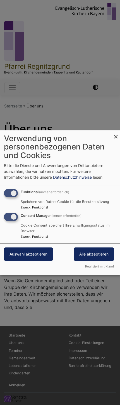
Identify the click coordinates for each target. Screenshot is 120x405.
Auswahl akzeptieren (28, 254)
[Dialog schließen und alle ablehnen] (116, 133)
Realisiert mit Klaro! (99, 266)
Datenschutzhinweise (72, 177)
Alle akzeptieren (94, 254)
